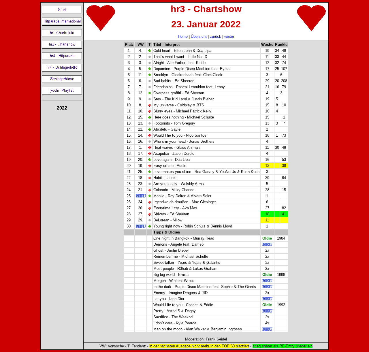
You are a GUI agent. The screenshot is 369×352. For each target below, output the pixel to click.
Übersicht (199, 36)
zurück (215, 36)
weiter (229, 36)
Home (183, 36)
